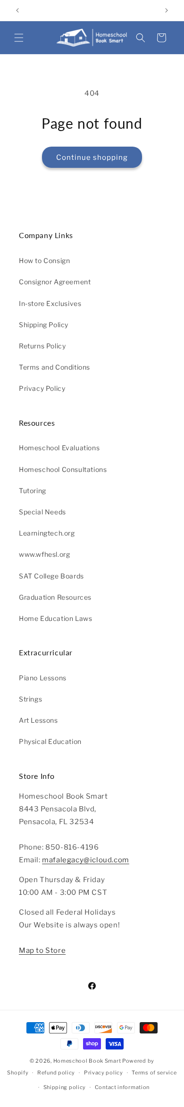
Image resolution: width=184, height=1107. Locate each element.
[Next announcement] (166, 10)
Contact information (122, 1087)
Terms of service (154, 1072)
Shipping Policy (43, 325)
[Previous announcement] (17, 10)
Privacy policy (103, 1072)
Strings (30, 699)
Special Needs (42, 512)
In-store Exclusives (50, 303)
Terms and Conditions (54, 367)
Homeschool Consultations (63, 469)
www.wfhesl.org (44, 554)
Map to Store (42, 950)
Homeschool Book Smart (87, 1060)
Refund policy (56, 1072)
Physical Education (50, 741)
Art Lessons (38, 720)
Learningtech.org (47, 533)
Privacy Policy (42, 388)
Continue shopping (92, 157)
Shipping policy (64, 1087)
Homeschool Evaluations (59, 448)
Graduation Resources (55, 597)
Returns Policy (42, 346)
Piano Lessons (43, 678)
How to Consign (44, 260)
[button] (18, 37)
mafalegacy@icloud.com (85, 860)
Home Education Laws (55, 618)
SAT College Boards (51, 576)
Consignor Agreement (55, 282)
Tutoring (32, 491)
